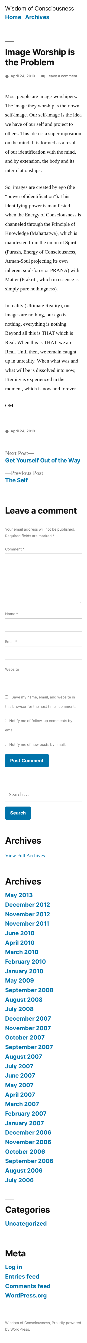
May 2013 (19, 895)
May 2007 (19, 1085)
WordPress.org (26, 1295)
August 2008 (23, 999)
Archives (37, 17)
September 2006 (29, 1160)
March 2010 (22, 951)
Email (11, 641)
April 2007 (20, 1094)
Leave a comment (62, 76)
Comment (15, 549)
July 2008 (19, 1008)
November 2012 (27, 914)
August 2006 (23, 1170)
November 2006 (28, 1142)
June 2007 (20, 1075)
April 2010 (20, 942)
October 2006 (25, 1151)
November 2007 (28, 1028)
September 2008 (29, 990)
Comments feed (28, 1286)
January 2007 (24, 1123)
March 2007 (22, 1103)
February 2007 (26, 1113)
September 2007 (29, 1046)
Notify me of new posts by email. (37, 744)
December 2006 (28, 1132)
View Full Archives (25, 855)
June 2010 (20, 933)
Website (12, 669)
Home (13, 17)
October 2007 (25, 1037)
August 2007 (23, 1056)
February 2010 (25, 961)
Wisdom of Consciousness (39, 8)
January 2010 (24, 971)
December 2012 (27, 904)
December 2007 (28, 1018)
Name (11, 614)
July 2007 (19, 1066)
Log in (13, 1266)
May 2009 (19, 980)
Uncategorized (26, 1223)
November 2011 (27, 923)
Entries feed (22, 1276)
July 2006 (19, 1180)
